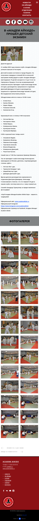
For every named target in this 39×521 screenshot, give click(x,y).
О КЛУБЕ (26, 8)
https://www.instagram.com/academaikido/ (15, 206)
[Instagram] (31, 22)
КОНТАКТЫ (26, 15)
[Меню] (37, 2)
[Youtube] (25, 22)
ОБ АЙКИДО (27, 5)
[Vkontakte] (19, 22)
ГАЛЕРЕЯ (26, 13)
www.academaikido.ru (22, 201)
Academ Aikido (11, 462)
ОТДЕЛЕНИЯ (27, 10)
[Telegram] (8, 22)
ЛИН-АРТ (24, 515)
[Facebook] (13, 22)
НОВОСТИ (27, 3)
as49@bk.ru (10, 466)
